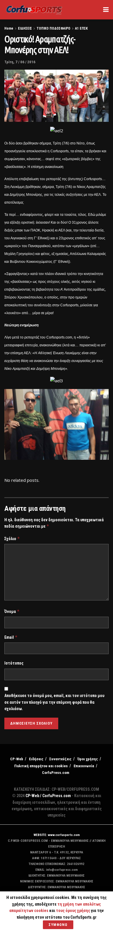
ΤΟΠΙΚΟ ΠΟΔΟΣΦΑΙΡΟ (53, 28)
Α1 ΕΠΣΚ (81, 28)
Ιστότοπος (13, 663)
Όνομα (12, 611)
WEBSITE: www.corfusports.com (57, 835)
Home (8, 28)
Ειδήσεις (36, 759)
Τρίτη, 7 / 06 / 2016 (19, 62)
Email (11, 637)
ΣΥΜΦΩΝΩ (58, 924)
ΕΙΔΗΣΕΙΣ (25, 28)
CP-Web (16, 759)
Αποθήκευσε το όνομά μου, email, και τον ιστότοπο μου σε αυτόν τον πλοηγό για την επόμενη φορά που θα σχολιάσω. (54, 702)
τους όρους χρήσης (73, 910)
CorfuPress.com (55, 772)
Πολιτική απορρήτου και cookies (41, 766)
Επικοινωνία (84, 766)
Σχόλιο (12, 538)
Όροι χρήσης (87, 759)
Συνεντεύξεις (60, 759)
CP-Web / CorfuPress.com (48, 795)
